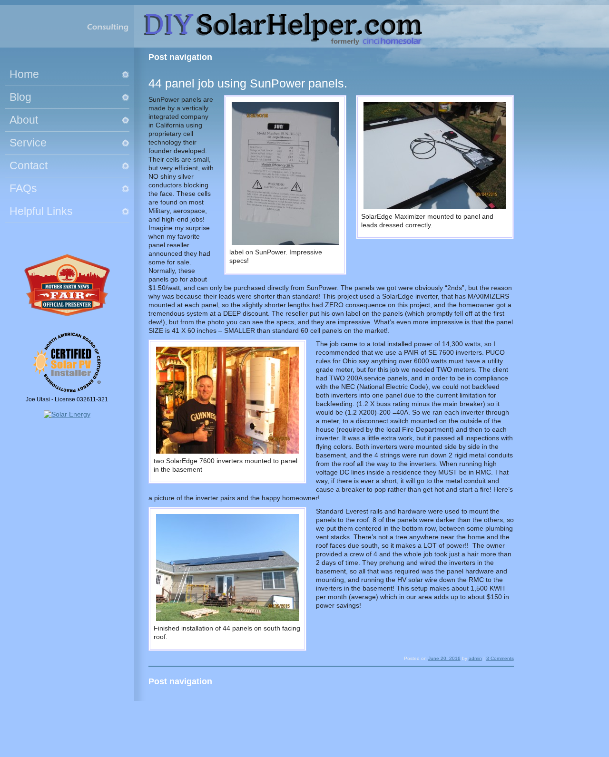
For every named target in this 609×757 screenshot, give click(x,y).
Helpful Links (41, 211)
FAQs (23, 188)
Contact (29, 165)
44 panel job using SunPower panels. (247, 83)
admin (475, 658)
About (24, 120)
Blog (20, 97)
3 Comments (500, 658)
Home (24, 74)
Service (28, 142)
